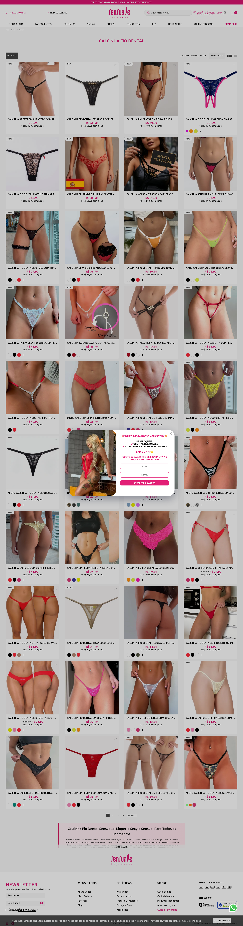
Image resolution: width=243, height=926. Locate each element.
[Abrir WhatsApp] (233, 908)
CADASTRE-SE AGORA (144, 483)
